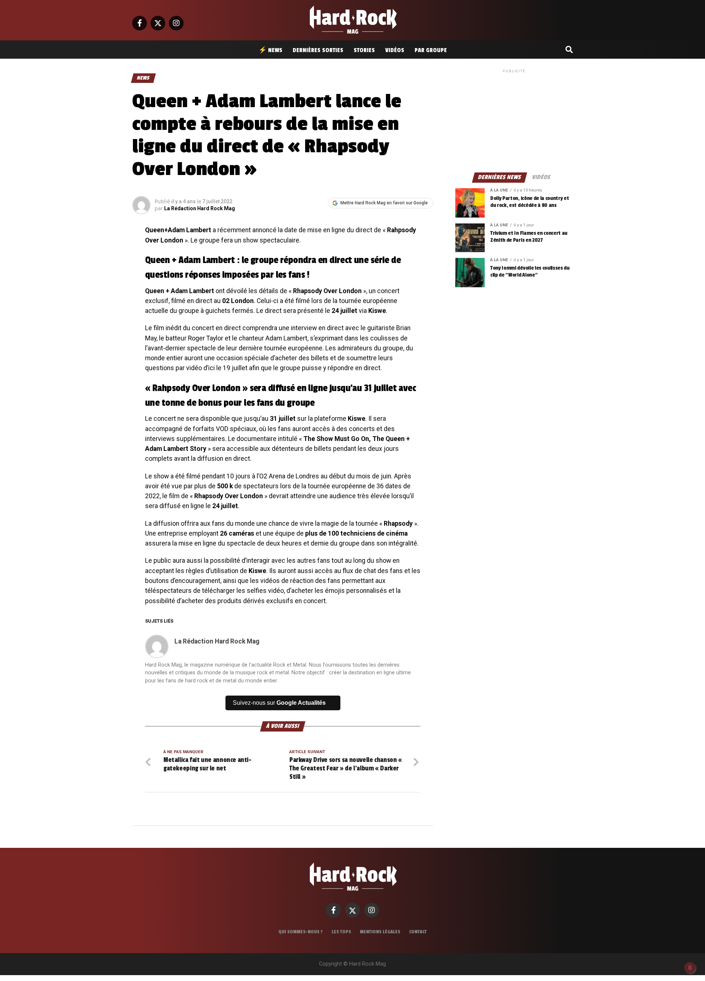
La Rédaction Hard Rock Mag (199, 208)
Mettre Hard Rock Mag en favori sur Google (384, 202)
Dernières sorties (318, 50)
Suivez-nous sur (279, 703)
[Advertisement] (514, 120)
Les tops (341, 932)
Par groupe (431, 50)
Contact (418, 932)
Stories (364, 50)
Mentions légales (380, 932)
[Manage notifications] (690, 968)
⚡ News (270, 50)
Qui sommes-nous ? (300, 932)
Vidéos (394, 50)
